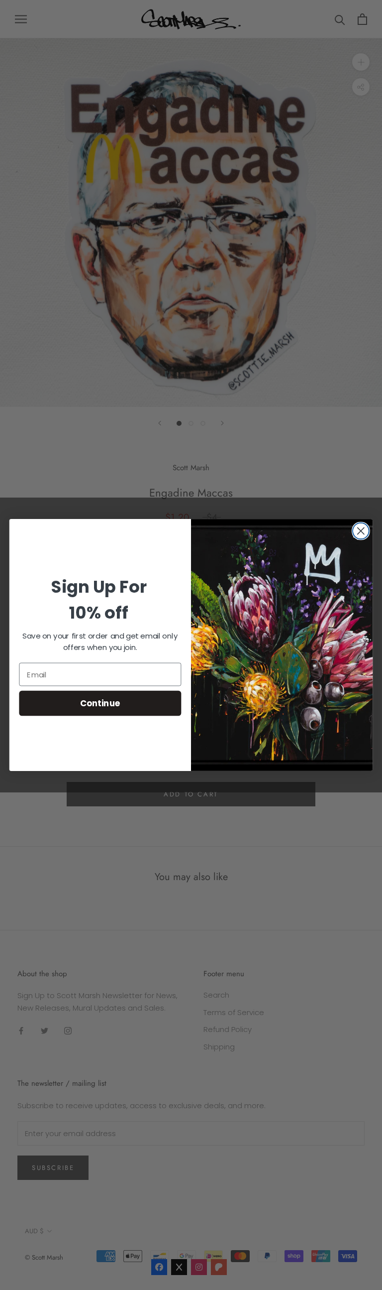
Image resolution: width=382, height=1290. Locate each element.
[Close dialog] (361, 531)
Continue (100, 703)
